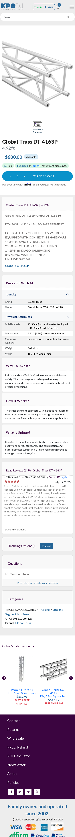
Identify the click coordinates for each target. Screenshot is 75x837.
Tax (8, 165)
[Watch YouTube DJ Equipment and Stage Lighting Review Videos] (37, 792)
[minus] (10, 176)
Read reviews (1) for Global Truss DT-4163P (34, 470)
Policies (13, 782)
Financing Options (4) (22, 546)
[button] (37, 127)
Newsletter (16, 765)
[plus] (24, 176)
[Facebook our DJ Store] (11, 792)
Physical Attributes (19, 316)
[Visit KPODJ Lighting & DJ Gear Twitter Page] (28, 792)
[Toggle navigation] (71, 7)
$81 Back (22, 165)
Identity (11, 294)
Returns (13, 729)
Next (71, 678)
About (12, 773)
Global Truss (23, 623)
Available (31, 156)
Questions (15, 563)
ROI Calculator (18, 756)
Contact (13, 720)
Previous (4, 678)
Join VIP (36, 165)
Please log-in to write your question (37, 583)
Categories (15, 599)
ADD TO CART (45, 176)
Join (39, 6)
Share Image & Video (15, 529)
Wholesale (15, 738)
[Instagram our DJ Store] (20, 792)
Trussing (44, 609)
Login (50, 6)
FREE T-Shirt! (17, 747)
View (47, 545)
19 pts (63, 477)
